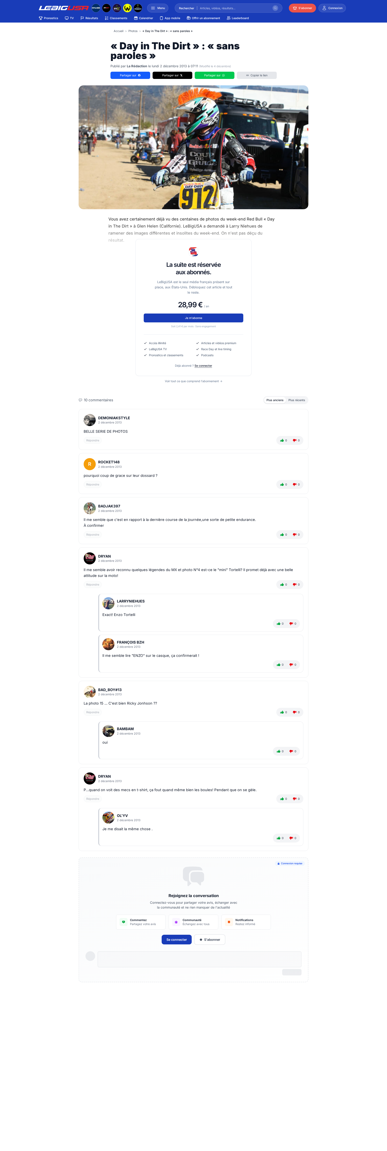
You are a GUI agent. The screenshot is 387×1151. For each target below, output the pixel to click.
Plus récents (296, 400)
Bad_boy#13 (110, 690)
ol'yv (122, 816)
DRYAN (104, 556)
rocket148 (109, 462)
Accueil (118, 31)
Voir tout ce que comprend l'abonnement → (193, 381)
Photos (132, 31)
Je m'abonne (193, 318)
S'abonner (212, 940)
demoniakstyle (114, 418)
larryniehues (131, 601)
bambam (125, 729)
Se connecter (203, 365)
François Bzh (130, 642)
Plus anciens (275, 400)
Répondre (92, 440)
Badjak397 (109, 506)
